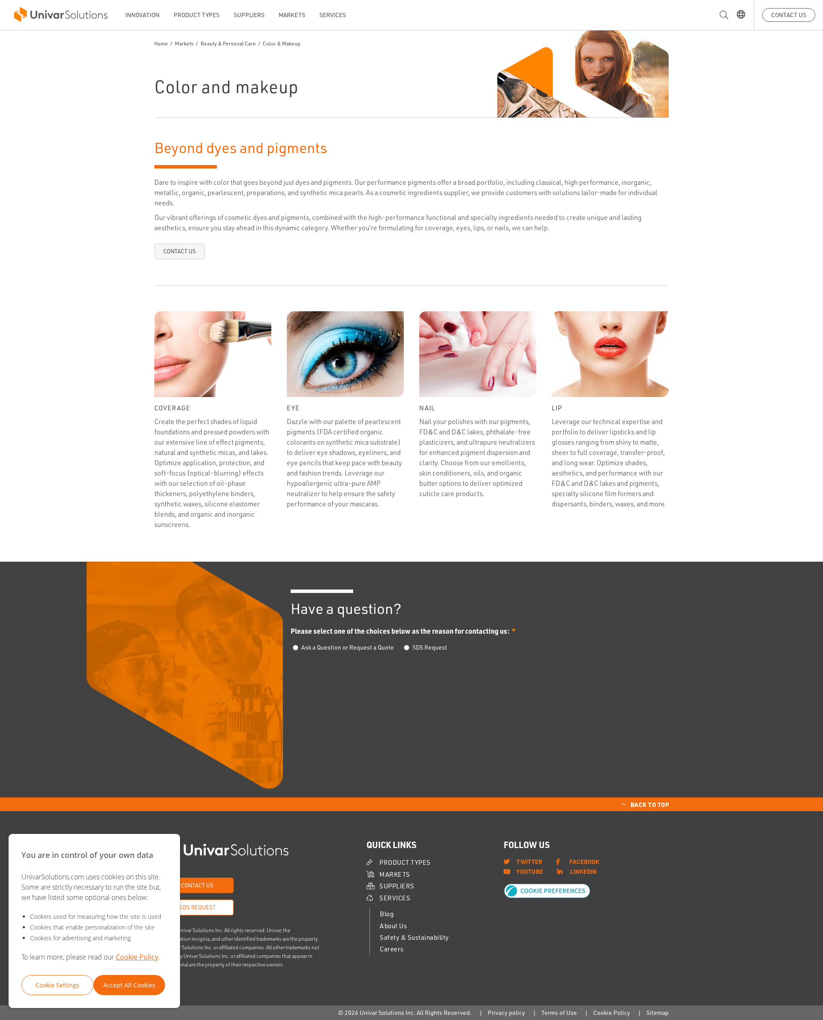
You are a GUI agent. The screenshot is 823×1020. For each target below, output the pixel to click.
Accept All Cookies (129, 985)
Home (161, 43)
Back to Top (650, 804)
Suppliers (249, 14)
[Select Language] (741, 15)
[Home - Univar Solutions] (61, 16)
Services (332, 14)
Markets (292, 14)
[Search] (724, 15)
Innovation (142, 14)
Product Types (196, 14)
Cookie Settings (57, 985)
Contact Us (788, 14)
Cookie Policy (137, 957)
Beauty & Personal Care (229, 43)
